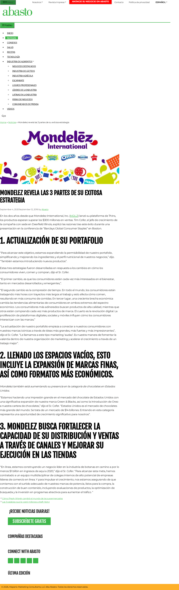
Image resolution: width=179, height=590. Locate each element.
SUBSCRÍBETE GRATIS (29, 521)
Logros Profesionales (24, 85)
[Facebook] (35, 560)
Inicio (10, 33)
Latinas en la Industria (24, 94)
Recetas (11, 52)
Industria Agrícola (22, 75)
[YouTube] (29, 560)
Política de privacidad (139, 2)
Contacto (119, 2)
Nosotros (36, 2)
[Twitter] (10, 560)
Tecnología (13, 56)
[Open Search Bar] (4, 116)
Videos (10, 108)
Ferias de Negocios (22, 99)
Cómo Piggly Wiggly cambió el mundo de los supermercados (32, 498)
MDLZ (74, 215)
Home (3, 122)
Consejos (12, 42)
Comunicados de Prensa (25, 104)
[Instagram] (23, 560)
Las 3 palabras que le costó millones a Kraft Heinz (26, 502)
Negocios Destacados (24, 66)
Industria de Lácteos (23, 71)
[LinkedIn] (16, 560)
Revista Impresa (56, 2)
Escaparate (18, 80)
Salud (10, 47)
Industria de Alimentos (19, 61)
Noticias (11, 37)
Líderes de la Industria (24, 90)
